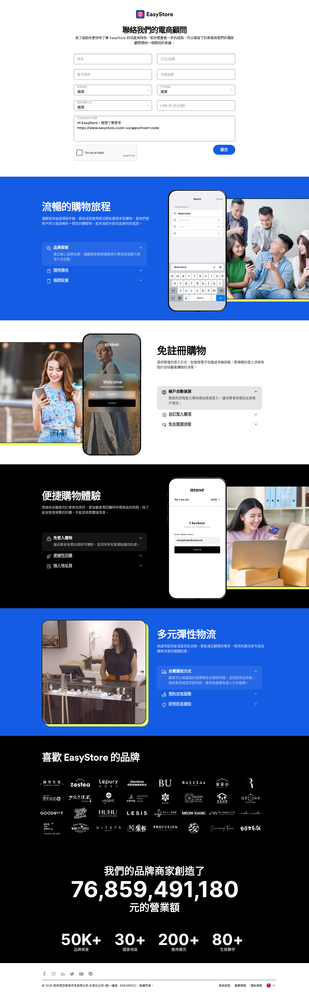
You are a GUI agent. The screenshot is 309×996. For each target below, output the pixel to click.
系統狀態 (225, 985)
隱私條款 (256, 985)
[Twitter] (72, 973)
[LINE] (90, 973)
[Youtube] (81, 973)
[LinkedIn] (62, 973)
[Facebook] (44, 973)
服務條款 (240, 985)
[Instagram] (53, 973)
